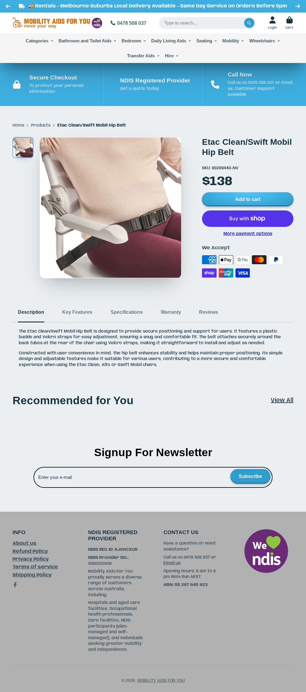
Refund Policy (30, 551)
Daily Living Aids (168, 40)
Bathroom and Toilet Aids (85, 40)
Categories (37, 40)
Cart (289, 22)
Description (31, 312)
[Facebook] (15, 585)
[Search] (249, 23)
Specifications (127, 312)
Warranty (171, 312)
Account (272, 22)
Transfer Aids (141, 55)
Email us (171, 563)
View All (282, 400)
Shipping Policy (32, 575)
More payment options (248, 234)
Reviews (208, 312)
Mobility (230, 40)
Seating (204, 40)
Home (19, 125)
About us (24, 543)
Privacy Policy (31, 559)
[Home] (57, 23)
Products (41, 125)
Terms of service (35, 567)
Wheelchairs (262, 40)
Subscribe (250, 476)
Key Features (77, 312)
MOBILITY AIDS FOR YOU (161, 681)
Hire (169, 55)
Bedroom (131, 40)
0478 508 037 (131, 23)
